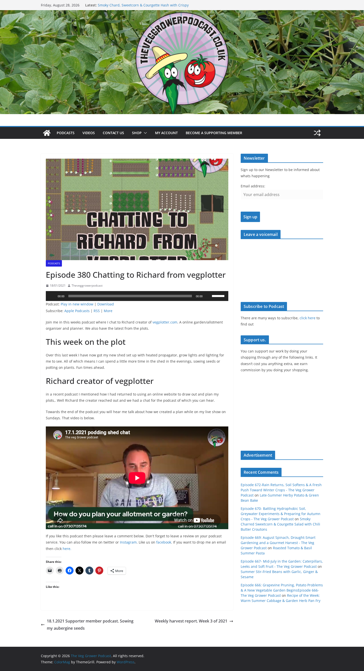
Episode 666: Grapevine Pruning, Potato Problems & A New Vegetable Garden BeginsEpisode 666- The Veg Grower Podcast (282, 590)
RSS (97, 310)
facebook (163, 542)
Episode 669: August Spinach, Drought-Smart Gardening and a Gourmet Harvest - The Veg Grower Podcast (278, 542)
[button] (144, 132)
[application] (137, 296)
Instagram (128, 542)
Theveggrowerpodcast (87, 285)
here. (67, 548)
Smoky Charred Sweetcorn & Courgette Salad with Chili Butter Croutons (280, 524)
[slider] (219, 295)
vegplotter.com (165, 322)
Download (105, 304)
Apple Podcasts (77, 310)
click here (307, 318)
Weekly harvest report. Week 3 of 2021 (191, 621)
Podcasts (66, 132)
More (108, 310)
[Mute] (208, 296)
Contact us (113, 132)
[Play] (52, 296)
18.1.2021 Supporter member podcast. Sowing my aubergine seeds (90, 624)
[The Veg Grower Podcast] (182, 13)
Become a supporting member (214, 132)
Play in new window (77, 304)
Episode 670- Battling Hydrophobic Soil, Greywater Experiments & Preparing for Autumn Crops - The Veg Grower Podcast (280, 513)
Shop (137, 132)
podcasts (54, 263)
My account (166, 132)
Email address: (253, 186)
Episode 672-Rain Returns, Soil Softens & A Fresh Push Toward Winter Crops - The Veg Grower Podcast (281, 489)
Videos (88, 132)
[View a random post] (317, 133)
